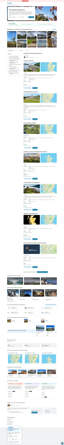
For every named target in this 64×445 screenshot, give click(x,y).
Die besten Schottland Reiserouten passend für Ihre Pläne (14, 68)
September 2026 (10, 391)
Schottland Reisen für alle (12, 66)
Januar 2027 (26, 393)
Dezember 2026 (27, 391)
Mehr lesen (10, 15)
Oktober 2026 (10, 393)
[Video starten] (12, 39)
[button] (40, 145)
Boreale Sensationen (10, 422)
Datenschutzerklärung (10, 442)
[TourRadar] (9, 3)
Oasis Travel (29, 203)
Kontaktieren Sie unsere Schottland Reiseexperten (14, 73)
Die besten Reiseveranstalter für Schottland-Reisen (13, 60)
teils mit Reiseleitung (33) (48, 299)
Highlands (28, 11)
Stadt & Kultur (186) (22, 299)
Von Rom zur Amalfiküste (10, 421)
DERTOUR (29, 81)
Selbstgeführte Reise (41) (35, 299)
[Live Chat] (62, 443)
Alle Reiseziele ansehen (31, 78)
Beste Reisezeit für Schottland (13, 71)
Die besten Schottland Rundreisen (13, 56)
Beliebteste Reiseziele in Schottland (14, 57)
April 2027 (43, 394)
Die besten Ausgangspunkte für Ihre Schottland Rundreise (14, 63)
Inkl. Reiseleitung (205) (10, 299)
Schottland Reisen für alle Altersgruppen (14, 70)
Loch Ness (20, 13)
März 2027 (43, 392)
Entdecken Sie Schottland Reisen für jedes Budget (15, 65)
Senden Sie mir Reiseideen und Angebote (14, 436)
